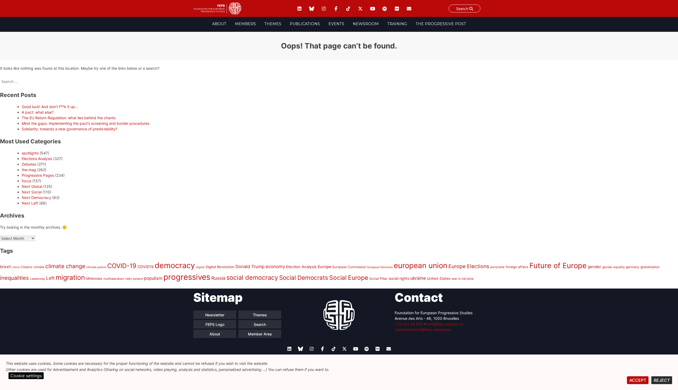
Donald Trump (250, 266)
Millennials (94, 279)
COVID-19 (121, 266)
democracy (175, 265)
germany (632, 267)
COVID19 (145, 266)
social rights (399, 278)
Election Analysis (301, 266)
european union (420, 265)
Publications (305, 23)
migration (70, 277)
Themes (272, 23)
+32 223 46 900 (409, 324)
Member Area (260, 334)
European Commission (349, 267)
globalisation (649, 267)
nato (128, 279)
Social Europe (348, 277)
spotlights (30, 153)
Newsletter (214, 315)
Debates (29, 164)
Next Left (30, 203)
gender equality (613, 267)
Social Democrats (303, 277)
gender (594, 266)
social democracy (252, 277)
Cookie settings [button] (26, 375)
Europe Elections (468, 266)
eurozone (497, 267)
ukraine (418, 278)
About (219, 23)
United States (438, 278)
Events (336, 23)
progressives (186, 277)
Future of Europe (558, 265)
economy (275, 266)
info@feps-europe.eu (445, 324)
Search (462, 8)
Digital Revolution (220, 267)
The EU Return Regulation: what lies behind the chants (68, 118)
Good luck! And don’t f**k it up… (50, 106)
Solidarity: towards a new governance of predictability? (69, 129)
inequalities (14, 277)
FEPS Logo (215, 324)
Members (245, 23)
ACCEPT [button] (637, 380)
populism (153, 278)
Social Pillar (378, 279)
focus (26, 181)
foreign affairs (517, 267)
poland (138, 279)
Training (397, 23)
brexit (5, 266)
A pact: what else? (37, 112)
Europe (324, 266)
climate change (65, 266)
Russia (218, 278)
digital (200, 267)
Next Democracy (36, 197)
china (15, 267)
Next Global (32, 186)
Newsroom (366, 23)
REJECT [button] (662, 380)
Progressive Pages (38, 175)
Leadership (37, 279)
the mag (29, 169)
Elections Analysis (37, 158)
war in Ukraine (463, 279)
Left (50, 278)
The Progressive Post (441, 23)
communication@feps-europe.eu (423, 329)
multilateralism (113, 279)
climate (38, 267)
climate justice (96, 267)
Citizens (26, 267)
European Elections (380, 267)
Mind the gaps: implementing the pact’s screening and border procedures (85, 123)
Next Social (32, 192)
